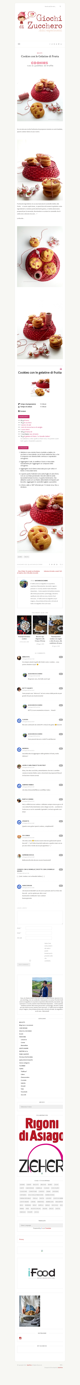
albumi (29, 1184)
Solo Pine (29, 1365)
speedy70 (25, 821)
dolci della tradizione (35, 1195)
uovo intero (26, 429)
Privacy (21, 1239)
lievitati (48, 1198)
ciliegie (46, 1188)
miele (34, 1205)
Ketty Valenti (27, 688)
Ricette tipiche (36, 1208)
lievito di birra (58, 1198)
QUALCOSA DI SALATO (26, 1060)
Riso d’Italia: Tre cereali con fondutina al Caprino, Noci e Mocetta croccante (28, 572)
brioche (43, 1184)
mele (21, 1205)
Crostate (23, 1080)
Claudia (25, 719)
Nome (19, 928)
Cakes (23, 1074)
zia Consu (26, 835)
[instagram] (20, 1338)
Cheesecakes (25, 1077)
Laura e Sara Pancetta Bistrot (34, 765)
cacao (56, 1184)
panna (22, 1208)
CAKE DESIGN (23, 1028)
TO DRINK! (22, 1066)
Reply (61, 657)
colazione (23, 1191)
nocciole (55, 1205)
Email (19, 933)
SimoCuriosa (27, 885)
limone (33, 1201)
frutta (26, 557)
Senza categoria (24, 1063)
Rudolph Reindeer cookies (24, 638)
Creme (23, 1042)
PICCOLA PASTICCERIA (26, 1057)
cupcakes (23, 1195)
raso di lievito (33, 434)
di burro (26, 420)
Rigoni (45, 1208)
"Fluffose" (24, 1071)
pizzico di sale (26, 425)
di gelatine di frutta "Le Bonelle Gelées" (37, 436)
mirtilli (41, 1205)
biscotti (36, 1184)
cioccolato (55, 1188)
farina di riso (49, 1195)
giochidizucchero (36, 564)
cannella (39, 1188)
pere (27, 1208)
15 (60, 564)
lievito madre (24, 1201)
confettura (33, 1191)
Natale (48, 1205)
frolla (35, 1198)
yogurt (30, 1212)
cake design (30, 1188)
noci (61, 1205)
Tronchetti (24, 1092)
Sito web (19, 938)
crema (48, 1191)
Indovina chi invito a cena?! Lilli (53, 571)
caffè (22, 1188)
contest (41, 1191)
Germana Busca (28, 855)
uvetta (58, 1208)
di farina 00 (28, 432)
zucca (36, 1212)
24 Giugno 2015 (22, 564)
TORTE (21, 1069)
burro (20, 557)
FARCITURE (22, 1037)
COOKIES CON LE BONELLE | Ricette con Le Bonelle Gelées (35, 870)
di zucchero (28, 423)
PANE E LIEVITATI (24, 1054)
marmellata (49, 1201)
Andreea (25, 748)
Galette (23, 1083)
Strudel (23, 1086)
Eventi (21, 1034)
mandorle (41, 1201)
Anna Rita (26, 657)
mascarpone (60, 1201)
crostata (55, 1191)
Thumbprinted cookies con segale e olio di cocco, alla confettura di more (56, 640)
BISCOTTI (39, 53)
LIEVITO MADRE (23, 1048)
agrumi (22, 1184)
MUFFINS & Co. (23, 1051)
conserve (24, 1040)
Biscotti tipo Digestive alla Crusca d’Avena (40, 639)
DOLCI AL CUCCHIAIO (25, 1031)
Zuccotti (23, 1095)
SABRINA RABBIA (28, 785)
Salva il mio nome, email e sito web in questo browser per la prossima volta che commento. (48, 952)
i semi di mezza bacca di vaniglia (31, 427)
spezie (51, 1208)
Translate (48, 1228)
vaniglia (22, 1212)
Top (61, 1365)
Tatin (22, 1089)
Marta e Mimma (27, 799)
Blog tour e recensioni (26, 1025)
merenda (28, 1205)
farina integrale (25, 1198)
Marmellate (24, 1045)
